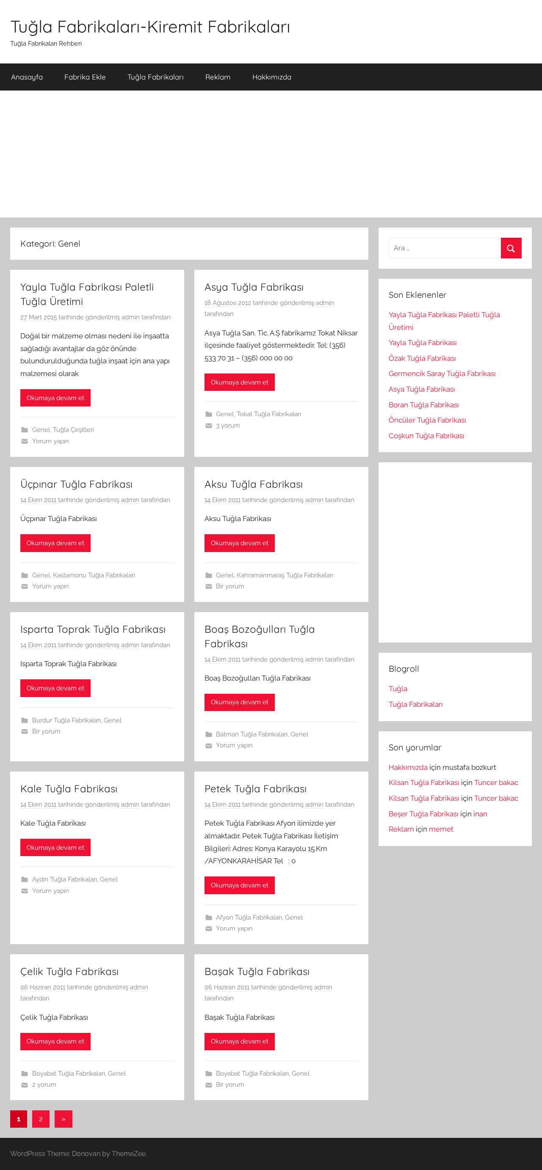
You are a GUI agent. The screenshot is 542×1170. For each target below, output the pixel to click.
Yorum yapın (50, 441)
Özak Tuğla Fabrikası (422, 358)
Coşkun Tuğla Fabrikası (427, 435)
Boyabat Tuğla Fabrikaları (68, 1073)
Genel (41, 430)
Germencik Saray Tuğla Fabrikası (442, 373)
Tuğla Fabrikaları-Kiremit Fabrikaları (150, 26)
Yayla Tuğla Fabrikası (423, 342)
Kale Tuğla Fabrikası (68, 788)
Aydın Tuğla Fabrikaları (64, 879)
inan (480, 814)
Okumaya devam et (55, 398)
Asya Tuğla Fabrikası (254, 286)
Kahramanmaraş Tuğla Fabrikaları (285, 575)
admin (131, 317)
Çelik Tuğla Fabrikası (69, 971)
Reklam (218, 76)
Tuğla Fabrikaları (155, 76)
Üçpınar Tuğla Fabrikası (76, 484)
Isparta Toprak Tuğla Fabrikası (93, 629)
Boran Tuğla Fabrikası (424, 405)
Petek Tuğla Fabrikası (256, 788)
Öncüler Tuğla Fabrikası (427, 420)
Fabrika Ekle (85, 76)
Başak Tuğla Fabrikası (257, 971)
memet (441, 829)
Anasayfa (27, 76)
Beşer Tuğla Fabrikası (424, 814)
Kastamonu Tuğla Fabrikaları (94, 575)
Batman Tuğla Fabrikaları (252, 734)
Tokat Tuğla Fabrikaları (269, 414)
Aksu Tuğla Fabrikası (254, 484)
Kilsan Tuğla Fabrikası (424, 782)
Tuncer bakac (496, 782)
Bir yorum (230, 586)
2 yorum (44, 1084)
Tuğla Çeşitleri (73, 430)
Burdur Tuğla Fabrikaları (66, 720)
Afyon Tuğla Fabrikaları (249, 917)
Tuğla (398, 688)
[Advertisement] (271, 154)
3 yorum (228, 425)
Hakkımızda (271, 76)
